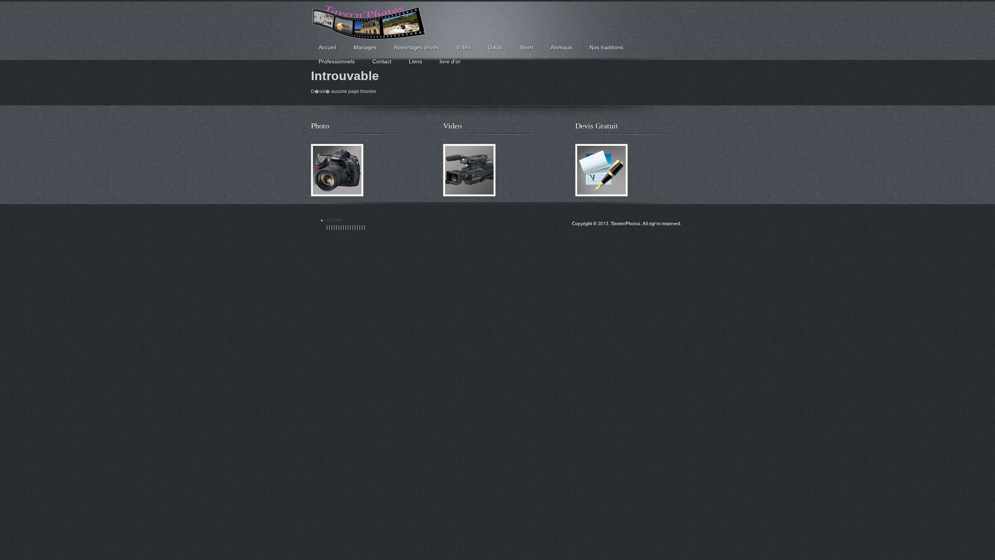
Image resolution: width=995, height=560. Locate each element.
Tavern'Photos (369, 22)
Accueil (334, 220)
